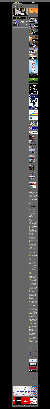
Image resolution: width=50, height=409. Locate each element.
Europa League (33, 375)
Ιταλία (31, 379)
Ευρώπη (23, 4)
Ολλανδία (32, 382)
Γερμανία (36, 378)
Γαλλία (34, 378)
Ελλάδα (32, 4)
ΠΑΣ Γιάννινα (35, 382)
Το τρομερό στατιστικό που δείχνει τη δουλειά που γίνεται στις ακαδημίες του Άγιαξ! (34, 346)
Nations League (28, 4)
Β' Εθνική (33, 378)
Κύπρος (24, 4)
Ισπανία (30, 379)
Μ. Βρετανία (30, 381)
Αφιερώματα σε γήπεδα (30, 378)
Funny (35, 375)
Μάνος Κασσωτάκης (34, 381)
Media (13, 6)
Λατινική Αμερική (35, 380)
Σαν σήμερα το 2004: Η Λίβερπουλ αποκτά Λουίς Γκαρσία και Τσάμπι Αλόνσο (34, 356)
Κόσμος (26, 4)
